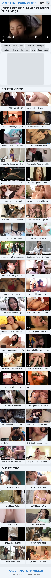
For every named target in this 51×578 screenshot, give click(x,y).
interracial (30, 46)
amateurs (7, 50)
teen (21, 46)
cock (27, 50)
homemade (18, 50)
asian (14, 46)
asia (33, 50)
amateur (6, 46)
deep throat (43, 50)
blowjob (40, 46)
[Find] (48, 3)
